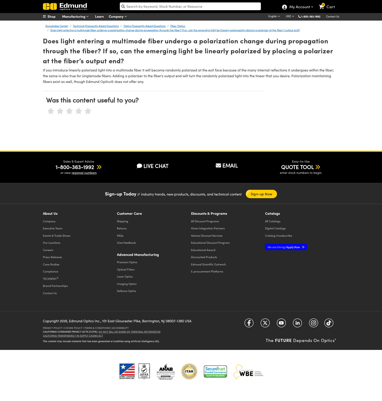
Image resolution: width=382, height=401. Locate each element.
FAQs (120, 235)
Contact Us (332, 16)
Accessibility (120, 328)
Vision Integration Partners (208, 228)
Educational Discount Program (210, 242)
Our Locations (51, 242)
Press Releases (52, 257)
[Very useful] (88, 111)
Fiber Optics (177, 26)
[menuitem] (54, 16)
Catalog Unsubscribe (278, 235)
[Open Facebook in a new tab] (249, 324)
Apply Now (284, 247)
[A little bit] (60, 111)
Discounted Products (204, 257)
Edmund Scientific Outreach (208, 264)
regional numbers (84, 173)
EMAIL (230, 165)
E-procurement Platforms (207, 271)
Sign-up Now (261, 194)
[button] (312, 16)
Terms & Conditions (97, 328)
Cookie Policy (73, 328)
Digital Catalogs (275, 228)
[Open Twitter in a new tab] (265, 324)
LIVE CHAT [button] (155, 166)
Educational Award (203, 250)
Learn (99, 16)
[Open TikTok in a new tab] (328, 324)
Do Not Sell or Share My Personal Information (129, 331)
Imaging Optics (127, 284)
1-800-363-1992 (310, 16)
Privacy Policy (52, 328)
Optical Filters (126, 269)
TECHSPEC (51, 278)
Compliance (50, 271)
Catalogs (273, 221)
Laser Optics (125, 276)
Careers (48, 250)
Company (116, 16)
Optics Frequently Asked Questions (145, 26)
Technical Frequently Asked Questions (96, 26)
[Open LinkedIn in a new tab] (297, 324)
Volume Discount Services (207, 235)
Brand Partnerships (55, 286)
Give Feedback (126, 242)
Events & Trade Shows (57, 235)
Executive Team (52, 228)
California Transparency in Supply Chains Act (73, 335)
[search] (190, 6)
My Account (299, 7)
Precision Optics (127, 262)
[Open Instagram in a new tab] (313, 324)
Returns (122, 228)
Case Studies (51, 264)
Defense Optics (126, 291)
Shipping (122, 221)
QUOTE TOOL (297, 166)
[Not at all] (50, 111)
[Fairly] (69, 111)
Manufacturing (74, 16)
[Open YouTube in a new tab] (281, 324)
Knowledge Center (57, 26)
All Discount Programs (205, 221)
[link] (329, 3)
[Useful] (78, 111)
